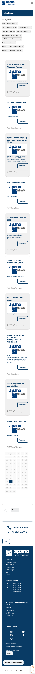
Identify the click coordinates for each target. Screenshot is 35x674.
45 (22, 475)
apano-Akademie (10, 564)
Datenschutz (9, 609)
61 (14, 485)
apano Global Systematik (8, 23)
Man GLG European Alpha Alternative (11, 50)
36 (11, 472)
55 (14, 482)
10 (26, 457)
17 (7, 463)
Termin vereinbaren (10, 570)
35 (7, 472)
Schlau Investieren (10, 565)
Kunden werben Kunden (11, 561)
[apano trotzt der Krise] (17, 429)
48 (11, 478)
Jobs (7, 572)
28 (26, 466)
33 (22, 469)
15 (22, 460)
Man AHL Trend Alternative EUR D (10, 35)
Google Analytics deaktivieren (13, 662)
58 (26, 482)
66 (11, 488)
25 (14, 466)
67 (14, 488)
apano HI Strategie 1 (24, 27)
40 (26, 472)
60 (11, 485)
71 (7, 491)
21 (22, 463)
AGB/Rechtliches (10, 610)
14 (18, 460)
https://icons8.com (12, 643)
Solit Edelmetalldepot (7, 42)
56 (18, 482)
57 (22, 482)
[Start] (8, 3)
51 (22, 478)
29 (7, 469)
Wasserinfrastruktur (7, 31)
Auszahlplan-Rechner (11, 562)
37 (14, 472)
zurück (6, 541)
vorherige (9, 454)
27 (22, 466)
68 (18, 488)
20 (18, 463)
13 (14, 460)
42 (11, 475)
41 (7, 475)
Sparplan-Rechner (10, 567)
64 (26, 485)
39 (22, 472)
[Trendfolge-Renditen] (17, 190)
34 (26, 469)
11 (7, 460)
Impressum (8, 607)
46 (26, 475)
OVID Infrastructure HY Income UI (10, 39)
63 (22, 485)
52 (26, 478)
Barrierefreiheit (9, 615)
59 (7, 485)
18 (11, 463)
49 (14, 478)
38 (18, 472)
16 (26, 460)
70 (26, 488)
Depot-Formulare (10, 569)
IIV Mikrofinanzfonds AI (22, 31)
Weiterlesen (22, 85)
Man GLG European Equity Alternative (11, 46)
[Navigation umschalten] (32, 3)
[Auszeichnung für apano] (17, 307)
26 (18, 466)
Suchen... (15, 510)
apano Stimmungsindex (8, 27)
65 (7, 488)
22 (26, 463)
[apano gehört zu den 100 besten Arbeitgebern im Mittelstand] (17, 349)
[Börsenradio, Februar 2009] (17, 227)
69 (22, 488)
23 (7, 466)
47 (7, 478)
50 (18, 478)
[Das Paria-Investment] (17, 110)
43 (14, 475)
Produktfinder (9, 559)
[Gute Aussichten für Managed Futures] (17, 74)
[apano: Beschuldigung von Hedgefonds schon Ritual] (17, 149)
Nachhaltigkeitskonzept (11, 613)
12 (11, 460)
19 (14, 463)
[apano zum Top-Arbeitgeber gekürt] (17, 270)
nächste (12, 491)
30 (11, 469)
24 (11, 466)
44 (18, 475)
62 (18, 485)
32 (18, 469)
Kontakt (8, 612)
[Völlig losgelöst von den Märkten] (17, 393)
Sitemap (8, 574)
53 (7, 482)
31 (14, 469)
